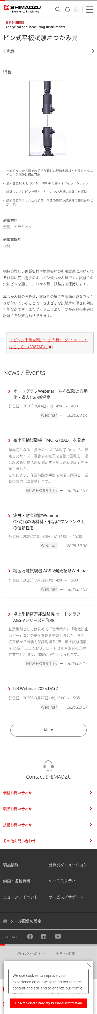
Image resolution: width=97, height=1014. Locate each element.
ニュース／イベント (20, 897)
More (48, 729)
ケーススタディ (62, 880)
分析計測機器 (14, 22)
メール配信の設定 (25, 921)
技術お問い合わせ (17, 824)
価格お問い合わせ (17, 792)
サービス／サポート (66, 897)
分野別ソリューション (68, 864)
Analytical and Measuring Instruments (35, 27)
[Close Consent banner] (89, 965)
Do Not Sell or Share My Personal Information (48, 1003)
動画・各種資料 (16, 880)
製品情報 (11, 864)
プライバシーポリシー (31, 954)
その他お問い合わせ (19, 840)
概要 (11, 50)
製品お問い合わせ (17, 808)
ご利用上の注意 (64, 954)
